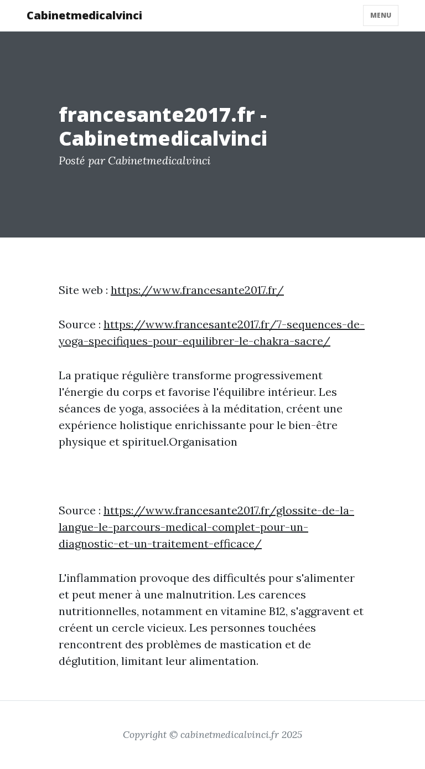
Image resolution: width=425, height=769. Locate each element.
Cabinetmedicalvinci (84, 15)
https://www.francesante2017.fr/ (197, 290)
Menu (380, 15)
